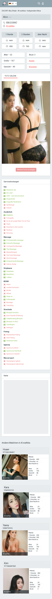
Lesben (9, 277)
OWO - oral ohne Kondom (15, 196)
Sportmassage (11, 258)
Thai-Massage (11, 249)
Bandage (9, 302)
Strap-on (9, 296)
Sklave (8, 293)
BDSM (8, 290)
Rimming (9, 233)
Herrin (8, 284)
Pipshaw (9, 230)
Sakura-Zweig (11, 264)
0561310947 (11, 22)
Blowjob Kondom (12, 312)
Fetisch (8, 208)
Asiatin (31, 61)
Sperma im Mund (12, 348)
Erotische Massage (13, 243)
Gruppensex (10, 199)
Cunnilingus (10, 324)
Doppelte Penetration (13, 202)
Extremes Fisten (11, 341)
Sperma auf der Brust (13, 351)
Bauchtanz (10, 274)
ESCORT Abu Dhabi (9, 11)
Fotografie (10, 218)
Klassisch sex (11, 190)
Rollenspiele (10, 299)
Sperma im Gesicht (13, 354)
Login (43, 3)
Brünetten (33, 67)
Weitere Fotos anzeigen (26, 170)
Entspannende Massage (14, 261)
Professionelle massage (14, 240)
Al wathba (22, 11)
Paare (8, 224)
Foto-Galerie (10, 76)
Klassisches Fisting (13, 335)
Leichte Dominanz (12, 287)
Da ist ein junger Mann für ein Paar (18, 221)
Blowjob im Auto (12, 321)
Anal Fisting (10, 338)
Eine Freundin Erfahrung (14, 315)
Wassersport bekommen (15, 364)
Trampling (9, 305)
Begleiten (9, 215)
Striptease (10, 271)
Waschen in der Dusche (14, 227)
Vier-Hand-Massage (13, 255)
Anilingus (9, 327)
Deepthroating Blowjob (14, 318)
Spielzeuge (10, 205)
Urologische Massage (14, 246)
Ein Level (9, 193)
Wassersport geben (13, 361)
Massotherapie (11, 252)
